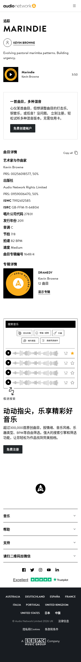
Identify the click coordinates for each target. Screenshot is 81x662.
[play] (11, 74)
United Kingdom (56, 605)
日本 (47, 613)
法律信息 (63, 621)
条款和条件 (51, 629)
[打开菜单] (74, 6)
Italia (17, 605)
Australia (13, 596)
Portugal (33, 605)
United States (30, 613)
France (70, 596)
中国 (57, 613)
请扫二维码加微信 (17, 556)
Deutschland (35, 596)
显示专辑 (44, 292)
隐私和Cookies (31, 629)
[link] (19, 6)
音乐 (6, 516)
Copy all (68, 153)
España (55, 596)
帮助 (6, 529)
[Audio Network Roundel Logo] (40, 489)
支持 (6, 542)
